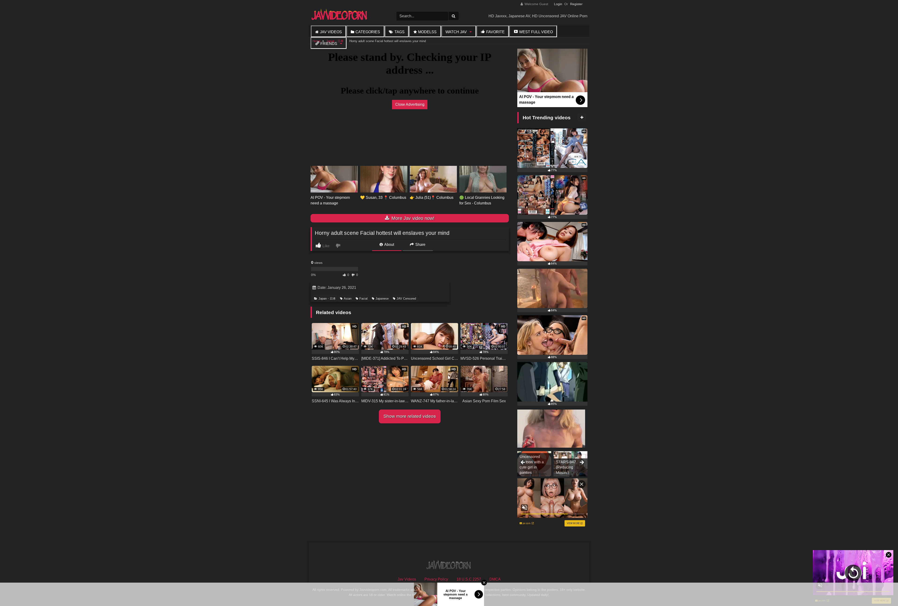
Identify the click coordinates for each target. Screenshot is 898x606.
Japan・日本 (327, 298)
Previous (523, 462)
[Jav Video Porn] (340, 16)
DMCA (495, 579)
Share (419, 245)
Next (581, 462)
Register (576, 4)
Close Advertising (409, 104)
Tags (400, 32)
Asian (347, 298)
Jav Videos (331, 32)
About (389, 245)
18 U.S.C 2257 (468, 579)
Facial (363, 298)
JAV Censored (406, 298)
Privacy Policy (436, 579)
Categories (367, 32)
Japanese (382, 298)
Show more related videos (410, 416)
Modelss (427, 32)
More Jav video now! (412, 218)
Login (558, 4)
